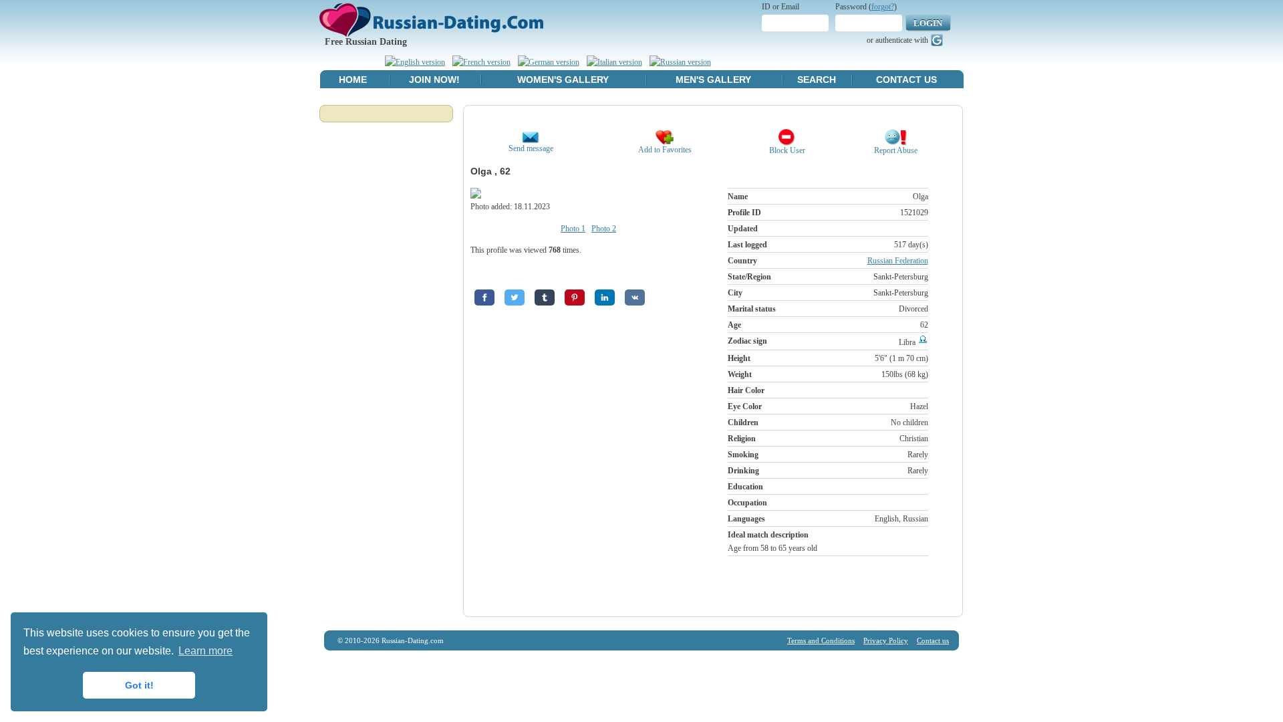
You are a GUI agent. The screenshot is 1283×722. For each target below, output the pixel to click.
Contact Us (906, 79)
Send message (531, 148)
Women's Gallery (563, 79)
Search (816, 79)
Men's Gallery (713, 79)
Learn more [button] (205, 650)
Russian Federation (897, 260)
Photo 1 (573, 228)
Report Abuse (895, 150)
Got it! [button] (139, 685)
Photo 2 (603, 228)
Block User (787, 150)
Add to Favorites (665, 149)
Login (927, 23)
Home (353, 79)
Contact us (933, 640)
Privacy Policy (885, 640)
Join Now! (434, 79)
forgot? (882, 6)
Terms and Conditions (821, 640)
